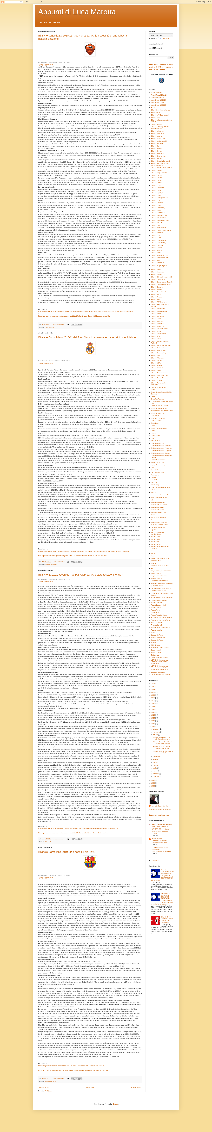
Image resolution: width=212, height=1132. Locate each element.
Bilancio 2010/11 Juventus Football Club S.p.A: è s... (162, 747)
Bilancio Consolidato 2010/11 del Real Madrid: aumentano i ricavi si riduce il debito (87, 337)
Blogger (115, 1104)
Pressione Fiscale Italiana (159, 581)
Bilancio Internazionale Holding (161, 230)
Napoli (153, 556)
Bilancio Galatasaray (158, 208)
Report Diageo (156, 608)
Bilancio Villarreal (157, 368)
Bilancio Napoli (156, 269)
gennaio (156, 776)
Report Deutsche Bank (158, 605)
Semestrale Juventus (158, 637)
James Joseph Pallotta (158, 517)
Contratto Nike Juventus (159, 408)
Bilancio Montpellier (157, 263)
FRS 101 (154, 480)
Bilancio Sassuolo (157, 321)
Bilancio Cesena (156, 178)
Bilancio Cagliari (156, 170)
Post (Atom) (49, 1091)
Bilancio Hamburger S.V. (159, 215)
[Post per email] (67, 324)
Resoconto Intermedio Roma (160, 620)
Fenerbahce (155, 475)
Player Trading (156, 573)
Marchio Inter (155, 536)
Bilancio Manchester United (160, 258)
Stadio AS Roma (156, 652)
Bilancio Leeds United (158, 240)
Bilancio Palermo (156, 289)
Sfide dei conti (155, 645)
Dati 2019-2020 (156, 421)
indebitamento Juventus (159, 497)
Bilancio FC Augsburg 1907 (160, 198)
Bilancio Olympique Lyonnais (161, 284)
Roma (153, 633)
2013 (153, 721)
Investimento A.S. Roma (159, 505)
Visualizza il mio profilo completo (160, 809)
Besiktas (154, 107)
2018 (153, 706)
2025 (153, 686)
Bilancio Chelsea (156, 180)
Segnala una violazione (159, 815)
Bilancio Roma (49, 327)
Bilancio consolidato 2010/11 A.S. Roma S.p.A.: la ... (162, 738)
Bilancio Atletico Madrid (159, 141)
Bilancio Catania (156, 175)
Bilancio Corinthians (158, 188)
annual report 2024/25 (158, 105)
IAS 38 (153, 490)
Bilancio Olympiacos (158, 279)
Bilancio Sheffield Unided (159, 329)
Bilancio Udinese (156, 360)
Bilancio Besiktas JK (158, 153)
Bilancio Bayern (156, 148)
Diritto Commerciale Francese (161, 446)
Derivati (153, 433)
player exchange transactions (161, 571)
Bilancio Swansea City (158, 353)
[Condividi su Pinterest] (81, 324)
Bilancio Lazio (155, 235)
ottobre (155, 735)
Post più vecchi (136, 1087)
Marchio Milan (155, 539)
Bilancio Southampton (158, 334)
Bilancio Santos (156, 319)
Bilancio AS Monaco (157, 131)
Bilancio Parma (156, 294)
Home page (90, 1087)
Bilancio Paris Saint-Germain (160, 292)
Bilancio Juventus (50, 842)
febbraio (156, 774)
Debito (153, 426)
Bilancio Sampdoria (157, 316)
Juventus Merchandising (159, 522)
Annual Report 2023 (158, 97)
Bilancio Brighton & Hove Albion (161, 168)
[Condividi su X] (76, 324)
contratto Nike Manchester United (162, 411)
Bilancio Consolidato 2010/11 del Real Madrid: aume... (162, 742)
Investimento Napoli (157, 507)
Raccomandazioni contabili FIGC (162, 588)
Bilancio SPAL (155, 336)
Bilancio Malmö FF (157, 253)
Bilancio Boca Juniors (158, 156)
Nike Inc (153, 563)
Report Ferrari (155, 610)
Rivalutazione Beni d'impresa (161, 627)
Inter (152, 500)
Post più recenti (44, 1087)
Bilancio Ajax (155, 117)
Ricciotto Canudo (157, 625)
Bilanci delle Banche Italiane (160, 110)
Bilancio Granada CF (158, 213)
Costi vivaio (155, 416)
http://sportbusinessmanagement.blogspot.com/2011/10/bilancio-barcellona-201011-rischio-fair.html (73, 1070)
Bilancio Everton (156, 195)
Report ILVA (155, 613)
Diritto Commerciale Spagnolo (161, 451)
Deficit (153, 431)
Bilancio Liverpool (157, 245)
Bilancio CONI (155, 185)
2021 (153, 698)
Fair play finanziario (157, 472)
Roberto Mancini (156, 630)
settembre (156, 756)
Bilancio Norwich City (158, 274)
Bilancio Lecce (156, 238)
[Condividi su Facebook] (79, 324)
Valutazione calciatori (158, 672)
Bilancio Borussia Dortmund (160, 161)
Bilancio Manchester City (159, 255)
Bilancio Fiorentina (157, 203)
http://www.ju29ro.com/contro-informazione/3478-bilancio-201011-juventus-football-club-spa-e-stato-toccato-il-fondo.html (78, 828)
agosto (155, 759)
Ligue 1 (153, 530)
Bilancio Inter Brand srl (158, 228)
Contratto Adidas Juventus (159, 406)
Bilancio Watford (156, 370)
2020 (153, 701)
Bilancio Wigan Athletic (158, 378)
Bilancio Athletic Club (158, 138)
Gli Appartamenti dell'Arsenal (160, 487)
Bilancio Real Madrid (51, 564)
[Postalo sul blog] (74, 324)
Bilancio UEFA (156, 363)
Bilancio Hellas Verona (158, 218)
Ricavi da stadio (156, 622)
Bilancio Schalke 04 (157, 324)
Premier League (156, 578)
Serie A (153, 642)
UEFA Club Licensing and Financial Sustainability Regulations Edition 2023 (159, 668)
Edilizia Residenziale (158, 460)
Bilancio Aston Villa (157, 133)
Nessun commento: (59, 324)
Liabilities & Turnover (158, 527)
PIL (152, 568)
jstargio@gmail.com (46, 65)
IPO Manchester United (158, 512)
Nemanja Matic (156, 561)
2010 (153, 780)
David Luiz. (155, 423)
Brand (153, 390)
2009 (153, 783)
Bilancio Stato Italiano (158, 350)
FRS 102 (154, 482)
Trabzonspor (155, 655)
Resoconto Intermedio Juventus (161, 617)
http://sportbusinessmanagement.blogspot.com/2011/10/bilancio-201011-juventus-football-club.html (73, 833)
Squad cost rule (156, 650)
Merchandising (156, 544)
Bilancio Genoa (156, 210)
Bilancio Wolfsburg (157, 380)
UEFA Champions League (159, 657)
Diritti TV (154, 438)
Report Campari (156, 602)
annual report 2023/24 (158, 100)
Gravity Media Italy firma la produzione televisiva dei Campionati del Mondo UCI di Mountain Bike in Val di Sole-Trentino (160, 829)
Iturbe (153, 515)
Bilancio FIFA (155, 200)
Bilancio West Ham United (159, 375)
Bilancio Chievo (156, 183)
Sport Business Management (162, 824)
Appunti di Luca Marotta (77, 12)
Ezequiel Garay (156, 470)
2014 (153, 718)
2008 (153, 786)
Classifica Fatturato (157, 399)
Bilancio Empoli (156, 190)
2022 (153, 695)
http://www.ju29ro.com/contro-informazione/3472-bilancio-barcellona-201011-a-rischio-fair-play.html (71, 1066)
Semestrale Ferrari (157, 635)
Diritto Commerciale (157, 443)
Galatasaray (155, 485)
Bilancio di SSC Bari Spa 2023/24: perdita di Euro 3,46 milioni (167, 919)
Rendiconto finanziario (158, 591)
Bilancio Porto (155, 299)
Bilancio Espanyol (157, 193)
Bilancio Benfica (156, 151)
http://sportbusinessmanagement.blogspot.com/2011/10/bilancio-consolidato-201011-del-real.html (72, 556)
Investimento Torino (157, 510)
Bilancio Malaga (156, 250)
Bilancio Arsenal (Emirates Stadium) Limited (160, 127)
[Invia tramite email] (72, 324)
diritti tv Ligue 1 (156, 441)
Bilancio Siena (156, 331)
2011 (153, 726)
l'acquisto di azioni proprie (159, 525)
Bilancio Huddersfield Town (160, 220)
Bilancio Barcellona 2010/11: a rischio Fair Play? (66, 851)
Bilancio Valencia (157, 365)
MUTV (153, 553)
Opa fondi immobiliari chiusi (160, 566)
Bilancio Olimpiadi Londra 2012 (161, 277)
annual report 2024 (157, 102)
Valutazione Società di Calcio (161, 675)
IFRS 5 (153, 492)
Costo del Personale (158, 418)
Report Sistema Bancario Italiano (162, 597)
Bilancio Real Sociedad (159, 311)
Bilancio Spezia (156, 339)
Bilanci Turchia (156, 112)
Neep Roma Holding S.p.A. (160, 558)
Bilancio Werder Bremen (159, 373)
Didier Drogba (155, 436)
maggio (156, 765)
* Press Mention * (157, 92)
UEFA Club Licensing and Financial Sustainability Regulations (159, 661)
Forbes (153, 477)
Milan (153, 551)
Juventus (154, 520)
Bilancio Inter (155, 225)
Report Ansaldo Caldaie (159, 600)
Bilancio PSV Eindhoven (159, 302)
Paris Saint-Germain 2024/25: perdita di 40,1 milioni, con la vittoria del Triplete (161, 67)
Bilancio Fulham (156, 205)
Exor (152, 467)
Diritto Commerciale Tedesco (160, 453)
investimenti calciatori (158, 502)
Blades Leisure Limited (158, 387)
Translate (165, 38)
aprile (155, 768)
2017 (153, 709)
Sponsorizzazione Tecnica (160, 647)
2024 (153, 689)
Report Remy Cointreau (159, 615)
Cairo (153, 396)
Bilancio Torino (156, 355)
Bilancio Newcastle (157, 272)
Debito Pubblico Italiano (159, 428)
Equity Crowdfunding (158, 465)
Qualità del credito (157, 586)
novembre (156, 732)
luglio (155, 762)
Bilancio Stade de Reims (159, 348)
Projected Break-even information (162, 583)
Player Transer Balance (159, 576)
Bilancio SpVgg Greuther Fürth (161, 345)
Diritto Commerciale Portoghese (161, 448)
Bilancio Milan (155, 260)
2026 (153, 683)
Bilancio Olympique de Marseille (162, 282)
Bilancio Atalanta (156, 136)
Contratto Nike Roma (158, 413)
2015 (153, 715)
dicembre (156, 729)
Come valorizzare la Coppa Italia (161, 851)
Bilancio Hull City (156, 223)
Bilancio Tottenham (157, 358)
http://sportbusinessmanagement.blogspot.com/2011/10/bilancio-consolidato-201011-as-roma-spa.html (74, 316)
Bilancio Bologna (156, 158)
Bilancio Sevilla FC (157, 326)
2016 (153, 712)
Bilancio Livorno (156, 248)
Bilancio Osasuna (157, 287)
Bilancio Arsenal (156, 124)
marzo (155, 771)
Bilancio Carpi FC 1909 (159, 173)
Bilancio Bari (155, 146)
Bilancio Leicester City (158, 243)
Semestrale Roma (157, 640)
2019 (153, 704)
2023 (153, 692)
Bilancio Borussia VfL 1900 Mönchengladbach (160, 164)
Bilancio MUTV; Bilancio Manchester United (159, 266)
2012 (153, 724)
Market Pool (155, 541)
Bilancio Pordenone (157, 297)
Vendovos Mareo (157, 839)
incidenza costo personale (160, 495)
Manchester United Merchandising (157, 533)
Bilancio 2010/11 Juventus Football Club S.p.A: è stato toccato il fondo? (80, 574)
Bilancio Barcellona (50, 1081)
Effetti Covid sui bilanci (158, 462)
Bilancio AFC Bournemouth (160, 115)
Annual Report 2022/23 (159, 95)
